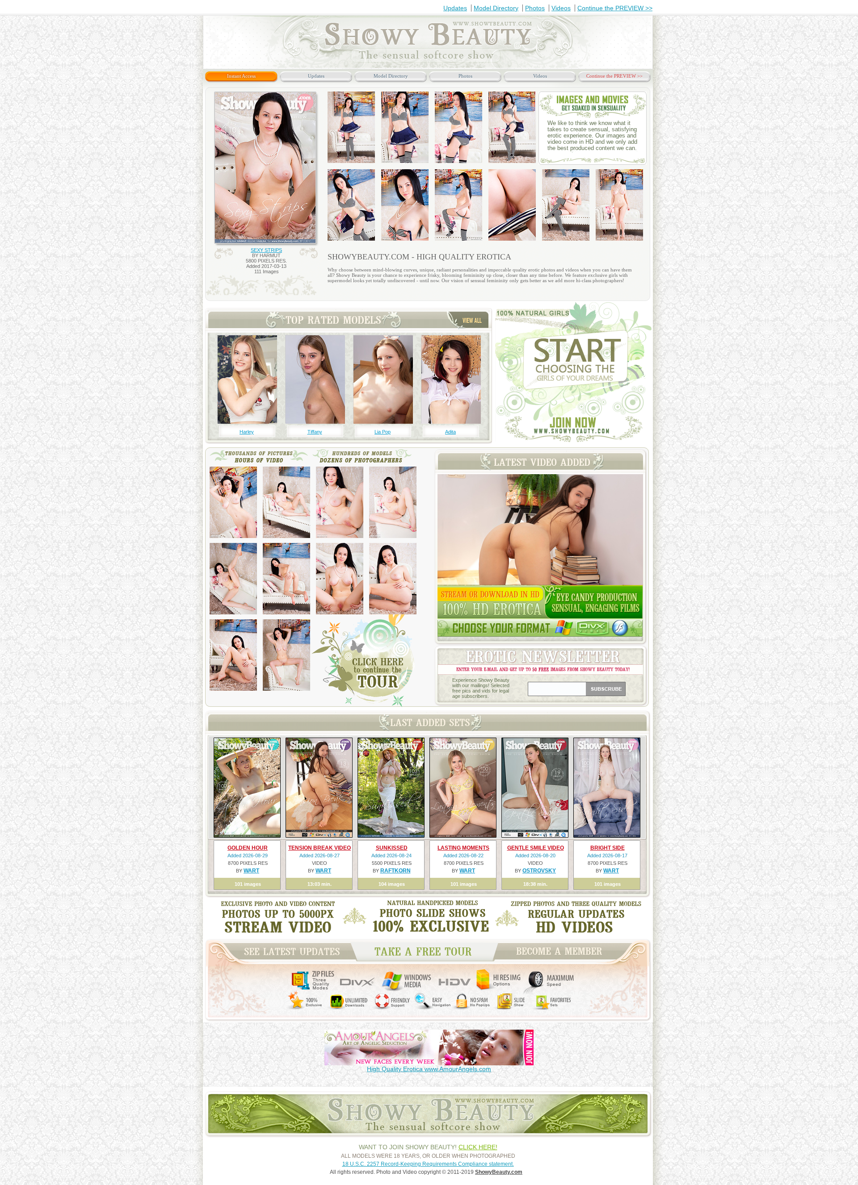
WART (251, 871)
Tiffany (314, 431)
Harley (247, 431)
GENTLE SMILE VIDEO (535, 848)
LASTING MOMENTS (463, 848)
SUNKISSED (392, 848)
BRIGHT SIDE (607, 848)
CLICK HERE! (477, 1147)
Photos (535, 8)
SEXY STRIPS (266, 250)
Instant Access (241, 76)
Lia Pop (382, 431)
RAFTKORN (395, 871)
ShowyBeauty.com (498, 1172)
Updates (455, 8)
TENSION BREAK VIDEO (319, 848)
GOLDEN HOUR (247, 848)
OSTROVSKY (539, 871)
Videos (561, 8)
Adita (450, 431)
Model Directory (496, 8)
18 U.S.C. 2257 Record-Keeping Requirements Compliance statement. (428, 1164)
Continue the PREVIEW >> (614, 8)
